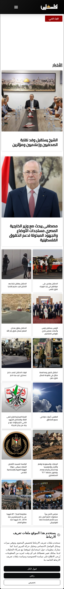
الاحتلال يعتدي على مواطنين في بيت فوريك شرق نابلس (49, 286)
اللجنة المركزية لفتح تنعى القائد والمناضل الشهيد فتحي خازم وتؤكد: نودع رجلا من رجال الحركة (17, 421)
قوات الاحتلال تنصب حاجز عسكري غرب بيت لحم (17, 374)
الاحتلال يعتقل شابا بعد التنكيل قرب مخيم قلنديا (17, 285)
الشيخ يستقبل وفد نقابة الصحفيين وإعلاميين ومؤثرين (35, 142)
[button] (16, 7)
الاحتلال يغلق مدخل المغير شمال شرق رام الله (17, 329)
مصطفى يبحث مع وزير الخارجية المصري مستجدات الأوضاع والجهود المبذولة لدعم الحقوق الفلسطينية (33, 232)
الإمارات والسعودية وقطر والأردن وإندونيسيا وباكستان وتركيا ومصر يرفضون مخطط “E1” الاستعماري (48, 469)
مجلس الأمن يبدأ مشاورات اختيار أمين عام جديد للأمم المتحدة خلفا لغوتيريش (48, 518)
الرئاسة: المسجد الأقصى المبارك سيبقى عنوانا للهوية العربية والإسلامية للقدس (17, 468)
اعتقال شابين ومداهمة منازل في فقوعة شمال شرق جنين (48, 375)
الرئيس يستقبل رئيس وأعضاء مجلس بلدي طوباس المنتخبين (50, 330)
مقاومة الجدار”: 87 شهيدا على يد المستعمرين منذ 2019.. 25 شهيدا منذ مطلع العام (17, 518)
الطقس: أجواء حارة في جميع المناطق (49, 418)
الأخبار (57, 64)
